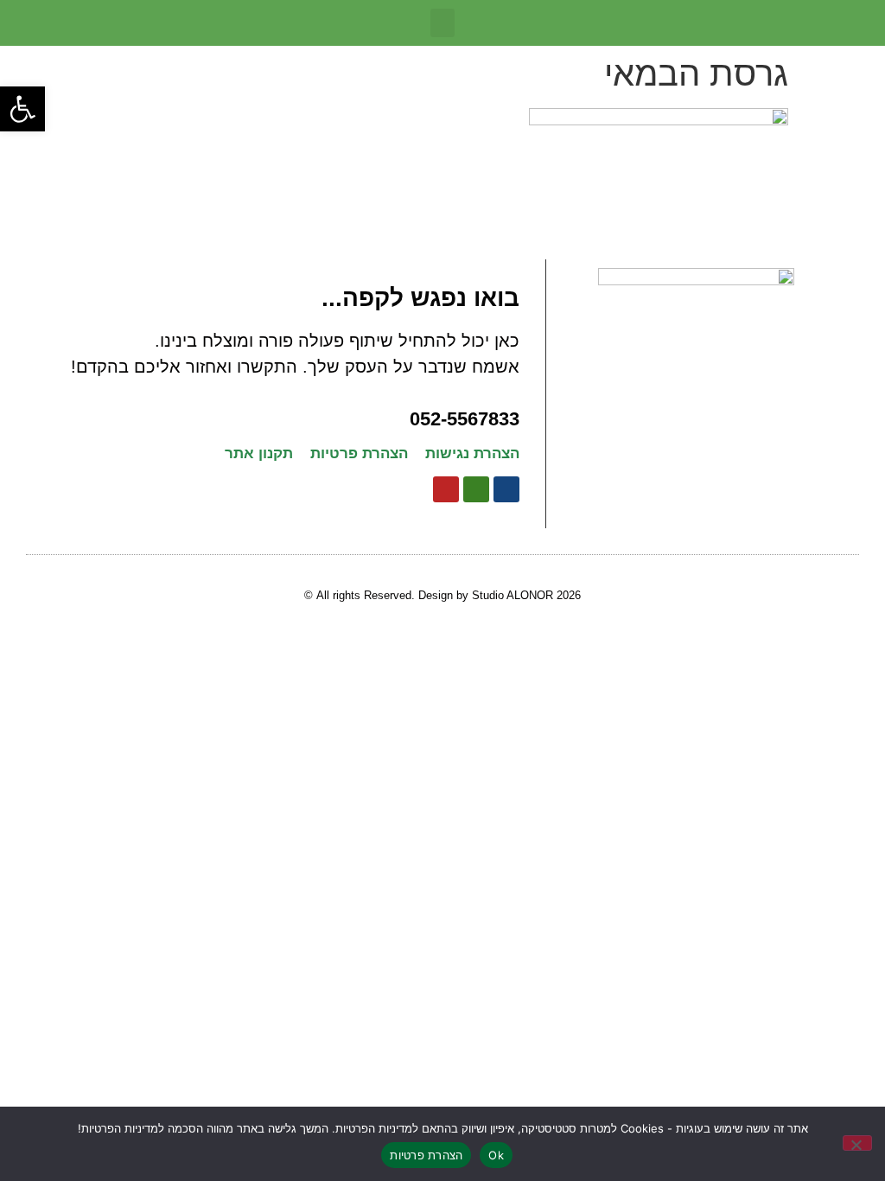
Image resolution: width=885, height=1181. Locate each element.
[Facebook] (506, 489)
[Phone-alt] (446, 489)
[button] (22, 108)
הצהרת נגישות (472, 453)
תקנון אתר (259, 453)
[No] (857, 1143)
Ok (496, 1155)
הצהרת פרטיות (359, 453)
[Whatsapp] (476, 489)
